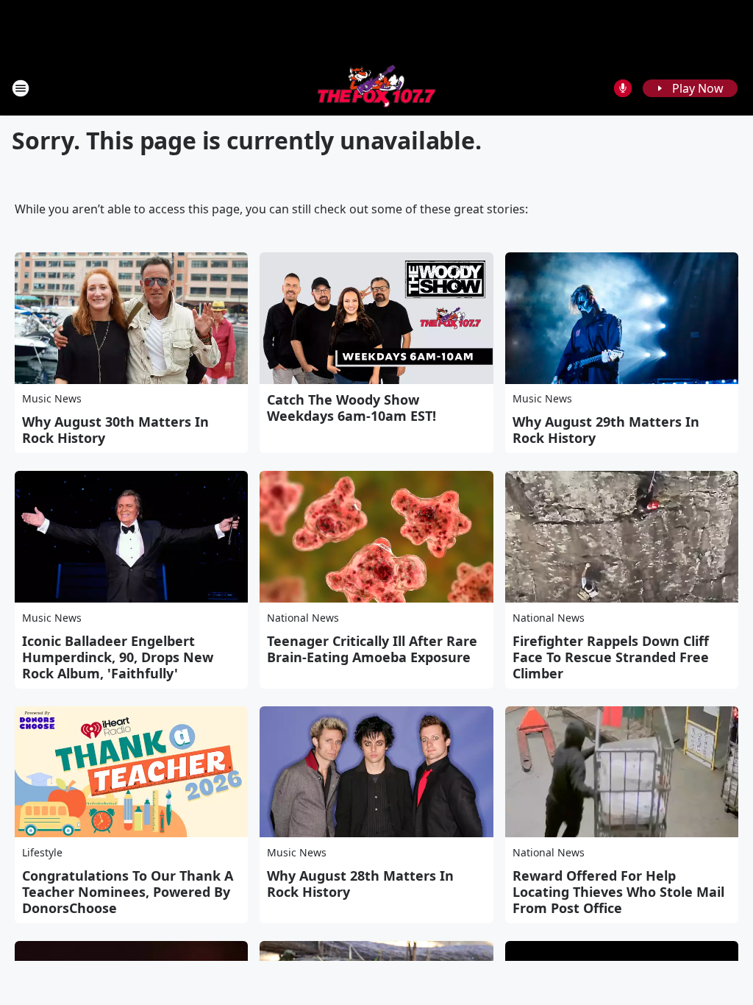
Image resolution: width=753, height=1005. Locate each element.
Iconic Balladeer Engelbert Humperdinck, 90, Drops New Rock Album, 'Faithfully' (117, 657)
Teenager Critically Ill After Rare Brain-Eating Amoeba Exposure (372, 649)
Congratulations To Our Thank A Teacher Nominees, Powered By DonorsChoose (127, 891)
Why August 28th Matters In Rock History (360, 883)
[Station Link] (376, 88)
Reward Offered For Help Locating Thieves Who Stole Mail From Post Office (618, 891)
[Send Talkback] (623, 88)
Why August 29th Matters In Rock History (606, 429)
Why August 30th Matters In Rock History (115, 429)
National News (303, 618)
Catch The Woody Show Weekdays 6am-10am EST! (351, 407)
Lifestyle (42, 852)
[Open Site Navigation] (20, 88)
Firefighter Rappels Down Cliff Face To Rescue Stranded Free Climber (611, 657)
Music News (52, 398)
